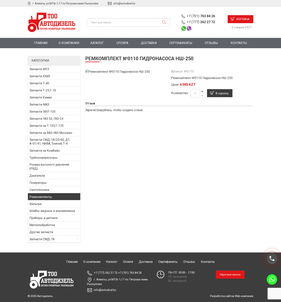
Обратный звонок (230, 274)
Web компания (244, 296)
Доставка (149, 43)
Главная (41, 43)
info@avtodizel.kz (124, 3)
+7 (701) (201, 16)
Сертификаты (180, 43)
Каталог (97, 43)
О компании (69, 43)
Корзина (242, 19)
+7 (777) (201, 22)
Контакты (239, 43)
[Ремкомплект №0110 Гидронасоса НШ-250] (117, 71)
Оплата (122, 43)
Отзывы (211, 43)
